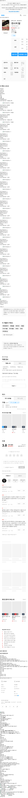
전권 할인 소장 (23, 54)
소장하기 (2, 89)
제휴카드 (2, 686)
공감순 (9, 480)
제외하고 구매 (3, 674)
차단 (11, 491)
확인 (1, 734)
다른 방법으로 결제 (4, 719)
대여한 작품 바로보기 (12, 726)
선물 (1, 97)
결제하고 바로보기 (4, 750)
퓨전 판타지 (19, 20)
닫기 (3, 770)
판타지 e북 (13, 20)
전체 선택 (2, 91)
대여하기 (2, 88)
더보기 (24, 412)
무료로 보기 (2, 741)
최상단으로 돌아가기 (7, 678)
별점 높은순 (15, 480)
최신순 (4, 480)
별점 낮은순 (22, 480)
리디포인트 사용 (3, 749)
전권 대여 (14, 54)
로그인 (24, 15)
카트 (1, 96)
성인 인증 (2, 669)
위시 (1, 94)
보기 (1, 770)
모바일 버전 (2, 796)
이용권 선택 (2, 740)
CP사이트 (3, 690)
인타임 (12, 31)
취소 (1, 672)
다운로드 (2, 282)
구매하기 (6, 775)
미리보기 (5, 33)
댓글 (19, 490)
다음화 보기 (2, 782)
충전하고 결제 (3, 751)
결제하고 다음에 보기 (12, 750)
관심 (14, 35)
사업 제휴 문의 (16, 688)
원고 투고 (15, 686)
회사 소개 (15, 693)
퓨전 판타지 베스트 (6, 629)
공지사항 (18, 681)
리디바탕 (2, 692)
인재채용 (15, 695)
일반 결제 (8, 751)
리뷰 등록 (22, 467)
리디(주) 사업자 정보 (4, 700)
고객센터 (5, 681)
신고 (9, 491)
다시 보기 (7, 782)
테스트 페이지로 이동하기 (14, 11)
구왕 (12, 29)
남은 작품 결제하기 (4, 726)
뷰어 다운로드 (3, 688)
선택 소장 (2, 98)
